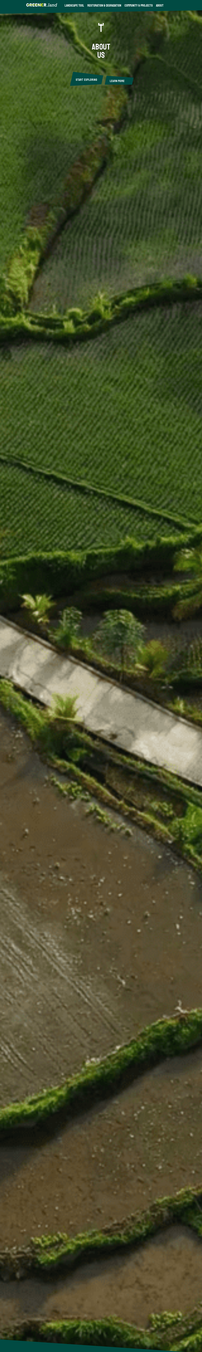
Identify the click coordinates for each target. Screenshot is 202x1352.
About (160, 5)
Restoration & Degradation (104, 5)
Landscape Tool (74, 5)
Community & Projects (138, 5)
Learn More (117, 81)
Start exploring (86, 80)
